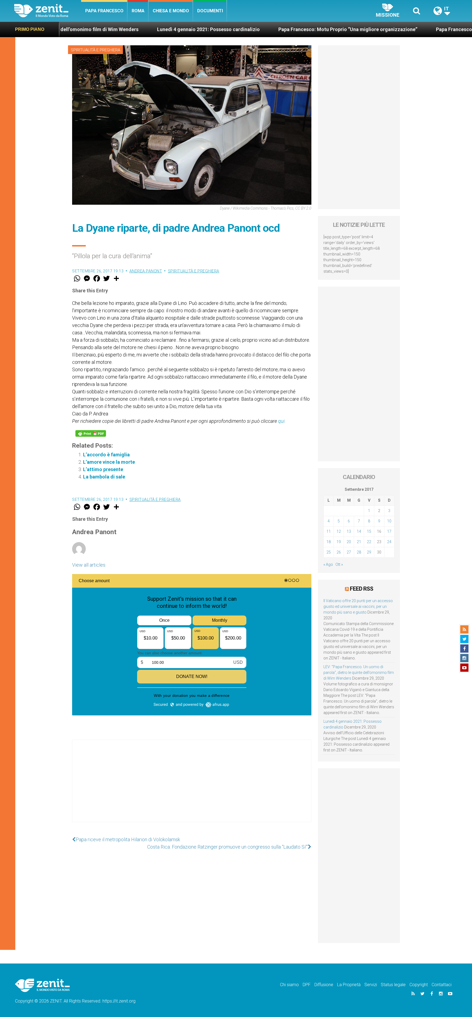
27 (349, 552)
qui (281, 421)
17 (389, 531)
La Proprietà (349, 984)
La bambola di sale (104, 477)
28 (359, 552)
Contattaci (442, 984)
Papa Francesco (104, 10)
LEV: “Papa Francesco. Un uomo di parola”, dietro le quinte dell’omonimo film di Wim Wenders (358, 672)
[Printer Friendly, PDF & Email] (90, 433)
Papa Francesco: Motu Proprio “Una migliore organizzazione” (295, 29)
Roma (138, 10)
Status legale (393, 984)
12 (339, 531)
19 (339, 542)
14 (359, 531)
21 (359, 542)
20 (349, 542)
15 (369, 531)
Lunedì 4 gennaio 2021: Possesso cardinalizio (156, 29)
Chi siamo (289, 984)
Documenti (210, 10)
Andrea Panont (145, 271)
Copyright (418, 984)
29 (369, 552)
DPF (307, 984)
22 (369, 542)
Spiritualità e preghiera (95, 49)
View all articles (88, 565)
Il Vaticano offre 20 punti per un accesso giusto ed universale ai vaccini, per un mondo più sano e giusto (358, 606)
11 (328, 531)
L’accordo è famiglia (106, 454)
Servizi (370, 984)
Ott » (339, 564)
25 (328, 552)
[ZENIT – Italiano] (47, 11)
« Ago (328, 564)
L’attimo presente (103, 469)
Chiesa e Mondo (171, 10)
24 (389, 542)
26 (339, 552)
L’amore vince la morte (109, 462)
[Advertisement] (191, 786)
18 (328, 542)
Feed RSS (361, 588)
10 (389, 521)
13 (349, 531)
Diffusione (323, 984)
